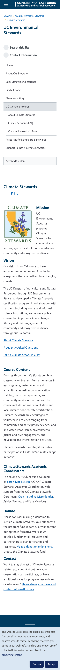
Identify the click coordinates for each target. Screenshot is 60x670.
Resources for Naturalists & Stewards (26, 139)
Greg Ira (23, 496)
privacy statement (12, 654)
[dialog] (30, 648)
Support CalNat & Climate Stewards (25, 147)
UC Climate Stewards (17, 106)
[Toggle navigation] (6, 4)
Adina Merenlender (41, 496)
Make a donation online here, (35, 546)
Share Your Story (15, 98)
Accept (51, 664)
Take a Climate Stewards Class (21, 355)
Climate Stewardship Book (22, 131)
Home (9, 65)
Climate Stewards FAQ (20, 123)
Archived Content (15, 161)
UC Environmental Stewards (29, 15)
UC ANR (7, 15)
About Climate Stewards (18, 340)
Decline (36, 664)
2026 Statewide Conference (21, 81)
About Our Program (17, 73)
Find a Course (13, 90)
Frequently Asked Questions (20, 347)
